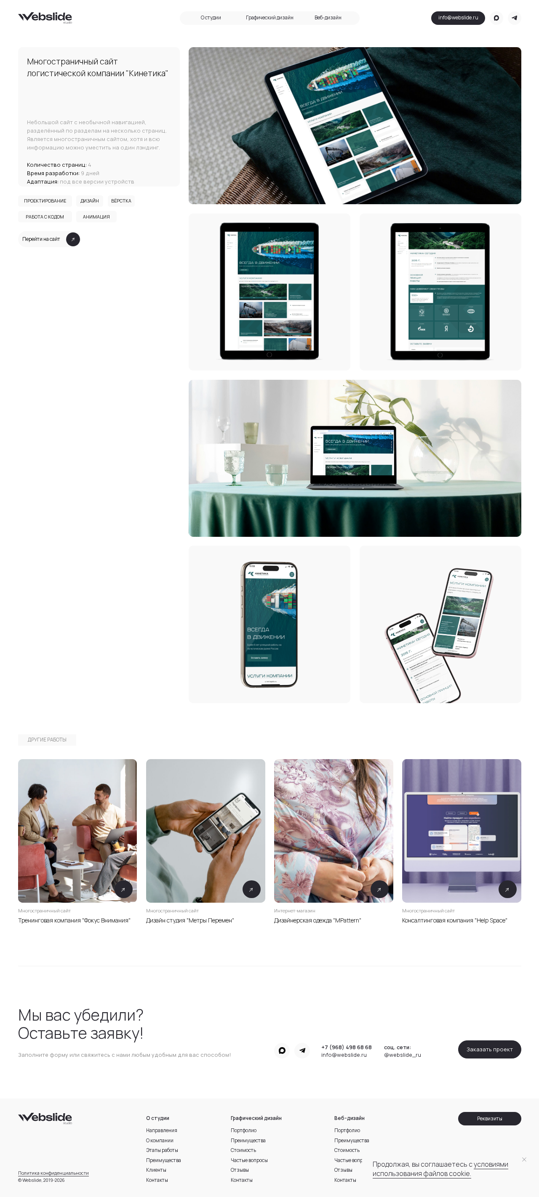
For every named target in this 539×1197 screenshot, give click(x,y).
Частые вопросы (328, 82)
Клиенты (211, 93)
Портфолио (328, 50)
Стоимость (328, 71)
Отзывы (328, 93)
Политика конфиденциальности (53, 1173)
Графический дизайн (270, 17)
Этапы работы (211, 71)
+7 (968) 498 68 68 (346, 1047)
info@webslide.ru (458, 17)
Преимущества (327, 61)
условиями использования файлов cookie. (440, 1169)
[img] (205, 831)
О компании (211, 61)
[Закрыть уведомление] (524, 1159)
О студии (211, 17)
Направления (211, 50)
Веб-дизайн (328, 17)
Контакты (328, 104)
